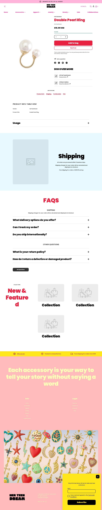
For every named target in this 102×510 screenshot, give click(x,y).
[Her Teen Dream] (51, 6)
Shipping (48, 94)
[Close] (97, 476)
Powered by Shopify (43, 497)
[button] (91, 6)
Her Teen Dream (52, 494)
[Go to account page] (93, 6)
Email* (69, 488)
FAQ (64, 94)
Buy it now (73, 48)
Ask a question (61, 59)
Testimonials (57, 94)
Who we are (21, 354)
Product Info (40, 94)
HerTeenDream (58, 16)
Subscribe (81, 502)
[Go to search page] (91, 6)
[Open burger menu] (5, 6)
